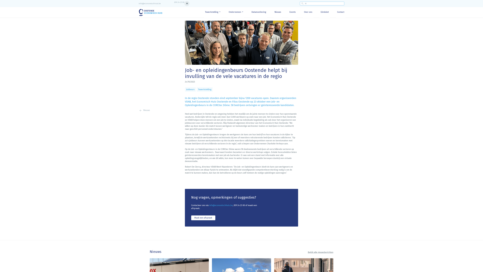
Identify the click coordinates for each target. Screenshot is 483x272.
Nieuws (146, 110)
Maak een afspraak (203, 218)
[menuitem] (212, 12)
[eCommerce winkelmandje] (186, 3)
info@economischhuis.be (150, 3)
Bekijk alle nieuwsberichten (320, 252)
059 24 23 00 (179, 2)
